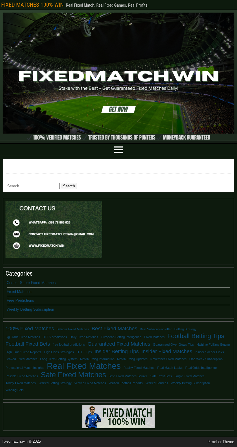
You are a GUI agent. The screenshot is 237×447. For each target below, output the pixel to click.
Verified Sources (156, 383)
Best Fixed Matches (114, 328)
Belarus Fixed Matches (73, 329)
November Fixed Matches (168, 359)
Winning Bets (14, 390)
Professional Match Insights (24, 367)
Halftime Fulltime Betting (213, 344)
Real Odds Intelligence (201, 367)
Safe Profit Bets (161, 376)
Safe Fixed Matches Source (128, 376)
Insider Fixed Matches (166, 351)
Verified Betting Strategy (55, 383)
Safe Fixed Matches (73, 374)
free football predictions (69, 344)
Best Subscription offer (156, 329)
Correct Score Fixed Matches (31, 283)
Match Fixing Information (97, 359)
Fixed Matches (19, 292)
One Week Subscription (206, 359)
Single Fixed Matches (190, 376)
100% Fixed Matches (29, 328)
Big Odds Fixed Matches (22, 337)
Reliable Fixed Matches (21, 376)
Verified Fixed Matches (90, 383)
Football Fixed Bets (27, 344)
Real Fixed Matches (84, 365)
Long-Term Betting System (58, 359)
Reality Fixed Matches (139, 367)
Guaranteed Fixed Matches (119, 344)
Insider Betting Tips (117, 351)
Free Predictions (20, 300)
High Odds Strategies (59, 352)
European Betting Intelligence (121, 337)
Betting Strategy (185, 329)
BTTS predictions (55, 337)
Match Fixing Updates (132, 359)
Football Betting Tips (195, 336)
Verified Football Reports (126, 383)
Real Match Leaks (170, 367)
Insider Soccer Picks (209, 352)
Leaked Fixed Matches (21, 359)
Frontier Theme (221, 441)
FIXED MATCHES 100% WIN (32, 4)
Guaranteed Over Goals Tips (173, 344)
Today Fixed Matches (20, 383)
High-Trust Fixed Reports (23, 352)
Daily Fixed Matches (84, 337)
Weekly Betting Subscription (30, 309)
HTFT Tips (84, 352)
